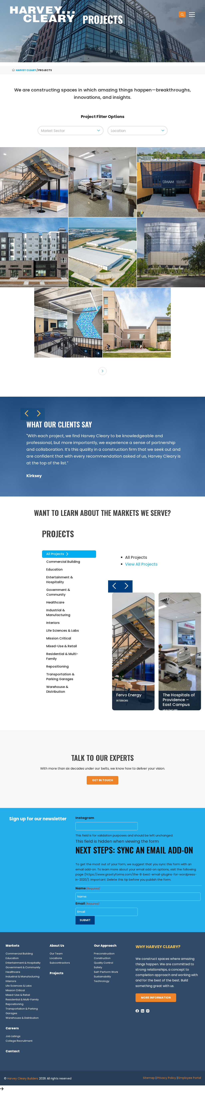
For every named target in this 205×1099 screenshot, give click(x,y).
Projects (56, 973)
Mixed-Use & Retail (18, 995)
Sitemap (149, 1078)
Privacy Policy (166, 1078)
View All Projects (141, 564)
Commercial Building (19, 953)
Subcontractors (60, 963)
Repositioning (14, 1004)
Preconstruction (104, 953)
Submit (85, 920)
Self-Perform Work (106, 972)
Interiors (11, 981)
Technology (101, 981)
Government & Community (23, 967)
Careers (12, 1028)
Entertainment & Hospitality (23, 963)
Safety (98, 967)
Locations (56, 958)
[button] (182, 14)
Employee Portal (189, 1078)
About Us (57, 945)
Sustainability (102, 976)
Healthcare (13, 972)
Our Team (56, 953)
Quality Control (103, 963)
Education (12, 958)
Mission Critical (15, 990)
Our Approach (105, 945)
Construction (102, 958)
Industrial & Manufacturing (22, 976)
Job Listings (13, 1036)
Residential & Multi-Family (22, 999)
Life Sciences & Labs (19, 986)
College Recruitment (19, 1041)
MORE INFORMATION (156, 998)
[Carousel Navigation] (102, 414)
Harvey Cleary (26, 70)
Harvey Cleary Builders (22, 1078)
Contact (13, 1051)
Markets (12, 945)
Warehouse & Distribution (22, 1018)
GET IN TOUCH (102, 780)
